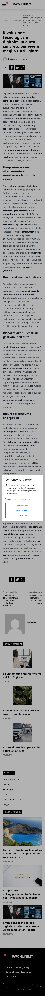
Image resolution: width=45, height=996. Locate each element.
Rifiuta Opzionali (23, 510)
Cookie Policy (11, 499)
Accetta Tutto (22, 515)
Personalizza (22, 505)
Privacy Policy (24, 499)
